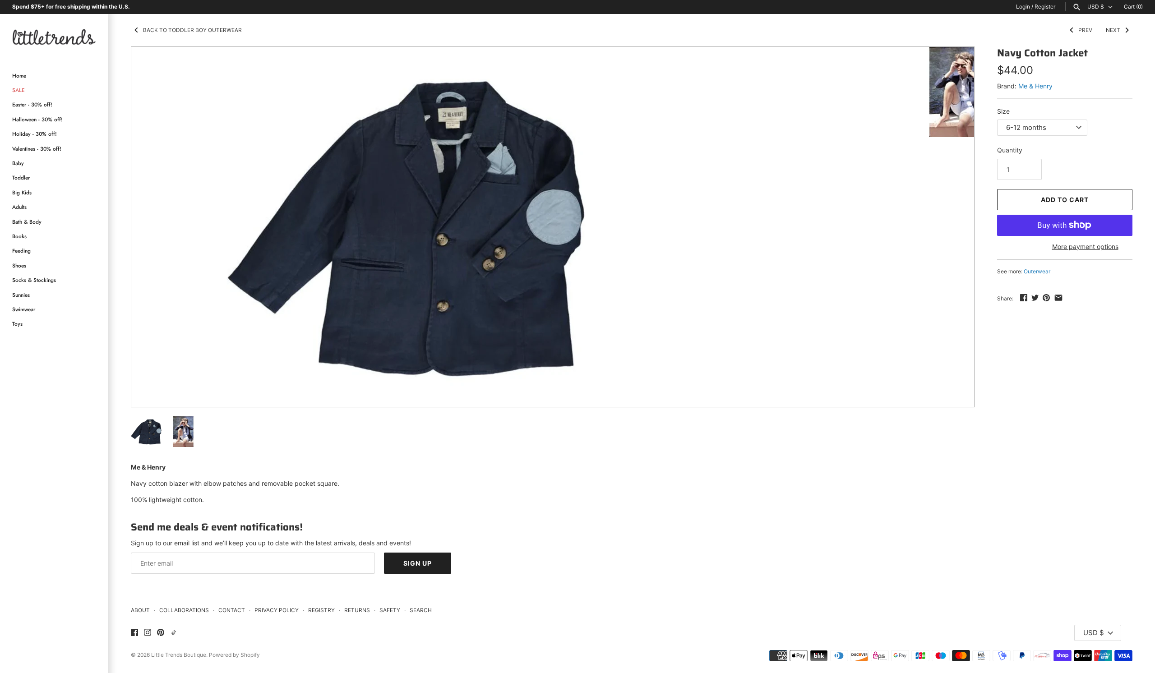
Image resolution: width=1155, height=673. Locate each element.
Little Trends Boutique (178, 654)
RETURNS (357, 610)
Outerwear (1037, 271)
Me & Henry (1035, 86)
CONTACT (231, 610)
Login (1023, 6)
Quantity (1009, 150)
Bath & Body (27, 222)
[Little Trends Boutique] (54, 36)
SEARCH (421, 610)
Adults (19, 207)
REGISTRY (321, 610)
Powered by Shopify (234, 654)
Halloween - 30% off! (37, 119)
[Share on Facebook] (1023, 297)
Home (19, 75)
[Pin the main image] (1046, 297)
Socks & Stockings (34, 280)
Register (1045, 6)
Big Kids (22, 192)
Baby (18, 163)
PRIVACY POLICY (276, 610)
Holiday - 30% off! (34, 134)
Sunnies (21, 295)
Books (19, 236)
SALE (18, 90)
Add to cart (1065, 199)
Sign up (417, 563)
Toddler (21, 177)
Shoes (19, 265)
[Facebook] (134, 632)
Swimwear (23, 309)
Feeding (21, 250)
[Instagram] (147, 632)
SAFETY (389, 610)
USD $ (1095, 7)
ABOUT (140, 610)
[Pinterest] (160, 632)
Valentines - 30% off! (36, 148)
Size (1003, 111)
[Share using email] (1058, 297)
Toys (17, 323)
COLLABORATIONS (184, 610)
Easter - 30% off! (32, 104)
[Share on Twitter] (1035, 297)
